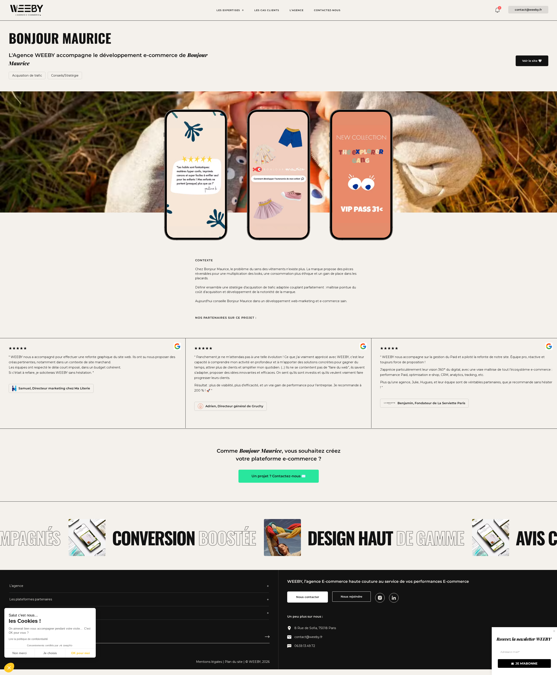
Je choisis (50, 653)
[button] (9, 667)
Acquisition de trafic (27, 75)
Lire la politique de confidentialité (28, 639)
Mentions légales (209, 662)
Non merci (19, 653)
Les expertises (228, 10)
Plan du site (234, 662)
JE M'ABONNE (526, 663)
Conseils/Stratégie (65, 75)
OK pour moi (80, 653)
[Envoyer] (267, 638)
